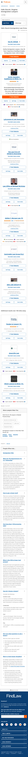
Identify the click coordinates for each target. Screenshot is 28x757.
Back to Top (14, 690)
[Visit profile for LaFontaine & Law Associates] (14, 114)
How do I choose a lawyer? (10, 591)
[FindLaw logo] (7, 2)
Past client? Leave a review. (14, 44)
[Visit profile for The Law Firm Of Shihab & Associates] (14, 147)
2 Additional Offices (14, 295)
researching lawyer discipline (17, 666)
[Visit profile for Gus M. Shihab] (14, 37)
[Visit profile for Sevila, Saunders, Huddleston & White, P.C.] (14, 72)
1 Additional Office (14, 128)
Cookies (20, 753)
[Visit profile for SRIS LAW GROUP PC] (14, 280)
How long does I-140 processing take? (12, 525)
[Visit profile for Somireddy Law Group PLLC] (14, 249)
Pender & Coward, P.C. (14, 324)
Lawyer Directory (4, 5)
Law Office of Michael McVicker (14, 186)
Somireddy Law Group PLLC (14, 254)
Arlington (5, 434)
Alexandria (15, 434)
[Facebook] (2, 724)
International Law (8, 423)
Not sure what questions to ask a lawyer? (12, 634)
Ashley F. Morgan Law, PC (14, 218)
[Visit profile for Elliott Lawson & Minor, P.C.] (14, 379)
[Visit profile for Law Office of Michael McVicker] (14, 181)
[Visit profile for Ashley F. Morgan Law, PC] (14, 213)
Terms (2, 753)
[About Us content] (25, 729)
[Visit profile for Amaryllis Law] (14, 348)
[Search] (25, 2)
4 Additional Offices (14, 164)
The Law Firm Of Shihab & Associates (14, 153)
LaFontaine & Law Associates (14, 119)
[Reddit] (20, 724)
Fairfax (10, 436)
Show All (3, 443)
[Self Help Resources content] (25, 737)
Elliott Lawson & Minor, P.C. (14, 384)
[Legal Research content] (25, 741)
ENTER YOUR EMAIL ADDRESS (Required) (10, 713)
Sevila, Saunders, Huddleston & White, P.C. (13, 78)
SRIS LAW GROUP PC (14, 285)
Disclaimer (13, 753)
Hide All (8, 443)
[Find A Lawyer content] (25, 733)
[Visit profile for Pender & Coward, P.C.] (14, 319)
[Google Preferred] (25, 724)
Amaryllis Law (14, 353)
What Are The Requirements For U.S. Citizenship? (12, 459)
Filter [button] (4, 15)
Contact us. (6, 706)
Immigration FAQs (8, 453)
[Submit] (25, 716)
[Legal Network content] (25, 746)
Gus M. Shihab (13, 42)
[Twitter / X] (11, 724)
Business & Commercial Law (10, 420)
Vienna (10, 434)
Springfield (5, 436)
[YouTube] (7, 724)
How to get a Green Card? (10, 493)
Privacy (7, 753)
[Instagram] (16, 724)
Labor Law (16, 423)
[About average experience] (24, 64)
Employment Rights (8, 426)
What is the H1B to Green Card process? (12, 561)
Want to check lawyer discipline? (12, 656)
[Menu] (2, 2)
